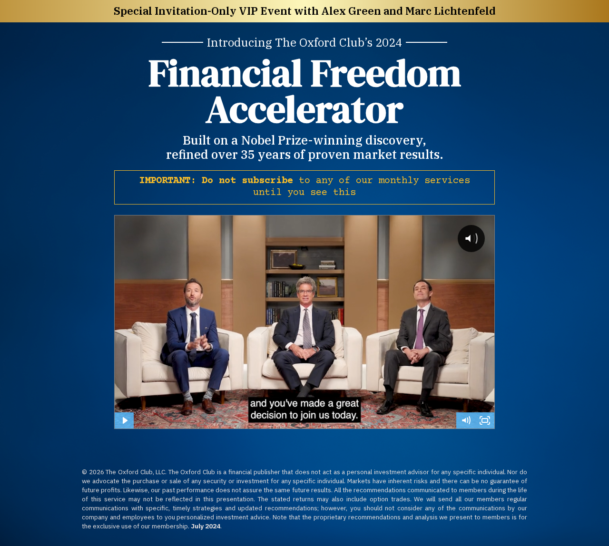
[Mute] (465, 420)
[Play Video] (124, 420)
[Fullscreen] (484, 420)
